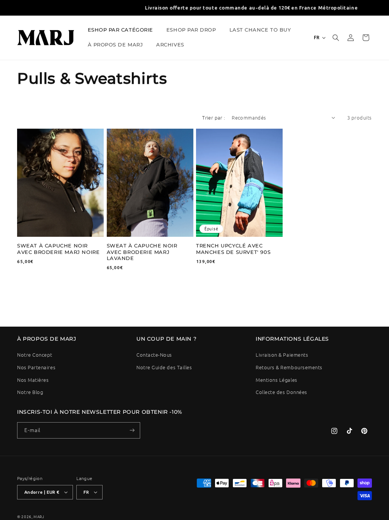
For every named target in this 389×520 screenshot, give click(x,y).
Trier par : (213, 117)
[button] (123, 30)
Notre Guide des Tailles (164, 367)
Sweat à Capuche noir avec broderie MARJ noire (58, 248)
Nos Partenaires (36, 367)
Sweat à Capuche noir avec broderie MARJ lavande (142, 251)
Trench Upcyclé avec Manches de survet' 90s (233, 248)
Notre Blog (30, 392)
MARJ (38, 516)
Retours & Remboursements (289, 367)
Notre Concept (34, 354)
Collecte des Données (281, 392)
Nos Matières (33, 379)
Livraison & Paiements (282, 354)
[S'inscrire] (132, 430)
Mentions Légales (276, 379)
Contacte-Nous (154, 354)
